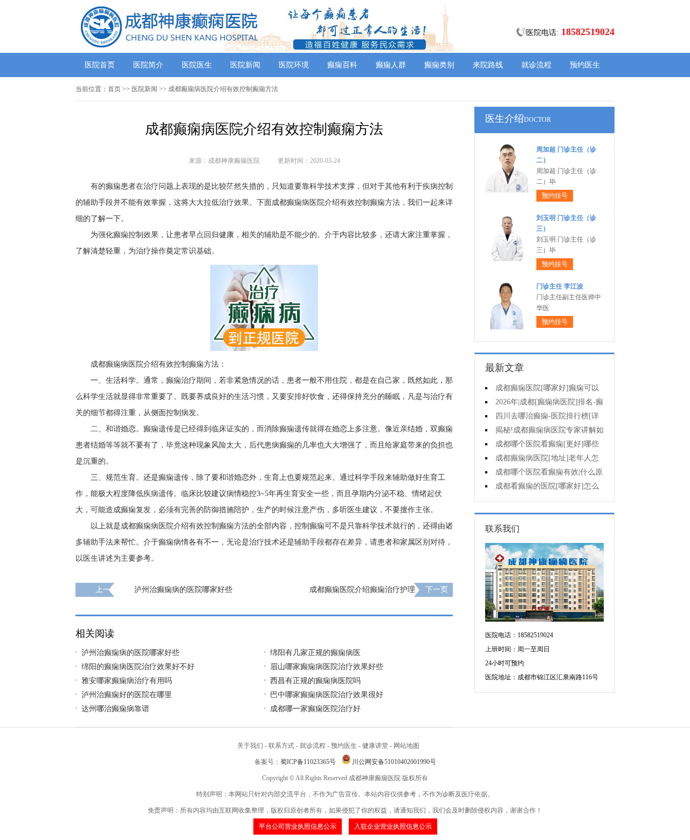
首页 (114, 89)
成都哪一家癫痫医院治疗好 (315, 709)
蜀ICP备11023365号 (308, 762)
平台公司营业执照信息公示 (297, 826)
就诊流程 (536, 65)
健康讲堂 (375, 745)
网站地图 (406, 745)
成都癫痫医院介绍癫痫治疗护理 (362, 590)
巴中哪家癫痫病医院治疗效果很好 (326, 695)
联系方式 (281, 745)
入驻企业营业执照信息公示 (393, 826)
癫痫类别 (439, 65)
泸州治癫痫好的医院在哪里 (126, 695)
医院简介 (148, 65)
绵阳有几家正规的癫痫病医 (315, 653)
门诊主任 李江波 (559, 286)
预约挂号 (555, 195)
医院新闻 (245, 65)
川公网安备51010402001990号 (394, 762)
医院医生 (197, 65)
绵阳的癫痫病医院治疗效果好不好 (138, 667)
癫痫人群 (391, 65)
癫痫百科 (342, 65)
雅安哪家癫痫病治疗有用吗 (126, 681)
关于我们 (250, 745)
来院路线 (488, 65)
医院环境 (294, 65)
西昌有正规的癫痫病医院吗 (315, 681)
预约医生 (585, 65)
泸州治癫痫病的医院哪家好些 (183, 590)
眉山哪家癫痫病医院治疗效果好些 (326, 667)
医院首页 (100, 65)
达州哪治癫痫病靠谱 (115, 709)
